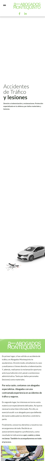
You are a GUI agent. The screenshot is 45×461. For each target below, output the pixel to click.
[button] (4, 5)
